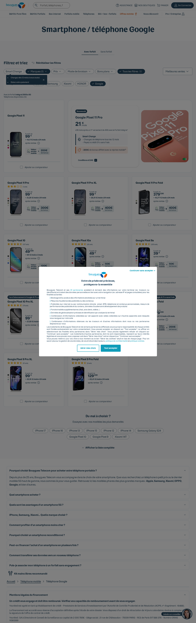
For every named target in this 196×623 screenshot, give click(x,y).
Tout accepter (110, 348)
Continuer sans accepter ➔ (142, 270)
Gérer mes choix (88, 348)
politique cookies (137, 341)
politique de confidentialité (117, 341)
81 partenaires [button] (76, 290)
